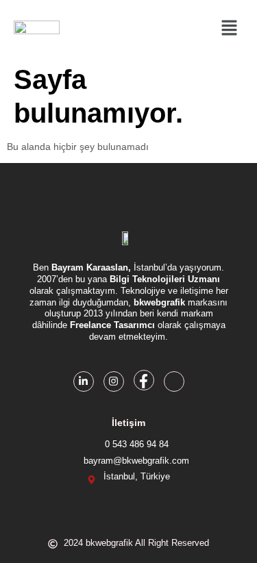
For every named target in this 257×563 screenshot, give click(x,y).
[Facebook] (144, 380)
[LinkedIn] (83, 381)
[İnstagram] (113, 381)
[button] (229, 29)
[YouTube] (174, 381)
